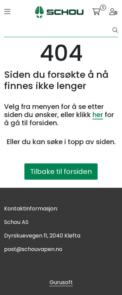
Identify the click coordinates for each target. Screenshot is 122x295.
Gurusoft (61, 282)
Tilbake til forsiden (61, 171)
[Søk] (115, 30)
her (98, 114)
